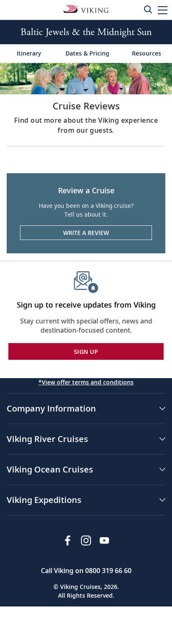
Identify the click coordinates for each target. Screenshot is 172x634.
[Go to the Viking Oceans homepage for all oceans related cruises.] (86, 8)
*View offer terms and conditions (86, 382)
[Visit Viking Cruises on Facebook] (68, 540)
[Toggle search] (147, 9)
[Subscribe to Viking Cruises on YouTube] (104, 540)
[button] (162, 10)
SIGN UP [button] (86, 352)
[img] (86, 78)
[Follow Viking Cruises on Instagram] (86, 540)
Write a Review (86, 233)
